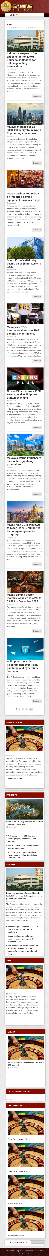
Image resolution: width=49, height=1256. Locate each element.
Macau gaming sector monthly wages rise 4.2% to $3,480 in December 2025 (24, 598)
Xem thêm (37, 96)
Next (31, 709)
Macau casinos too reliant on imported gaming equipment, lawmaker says (23, 197)
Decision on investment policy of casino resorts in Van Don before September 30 (22, 855)
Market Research (15, 778)
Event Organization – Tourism (20, 1139)
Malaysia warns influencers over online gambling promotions (24, 461)
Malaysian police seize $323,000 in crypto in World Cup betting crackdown (24, 130)
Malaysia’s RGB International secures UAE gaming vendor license (23, 330)
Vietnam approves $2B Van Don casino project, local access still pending (22, 838)
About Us (25, 1253)
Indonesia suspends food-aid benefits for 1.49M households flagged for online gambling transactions (23, 60)
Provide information (16, 1235)
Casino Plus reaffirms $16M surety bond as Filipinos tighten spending (24, 394)
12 (26, 709)
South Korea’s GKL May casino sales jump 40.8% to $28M (24, 263)
